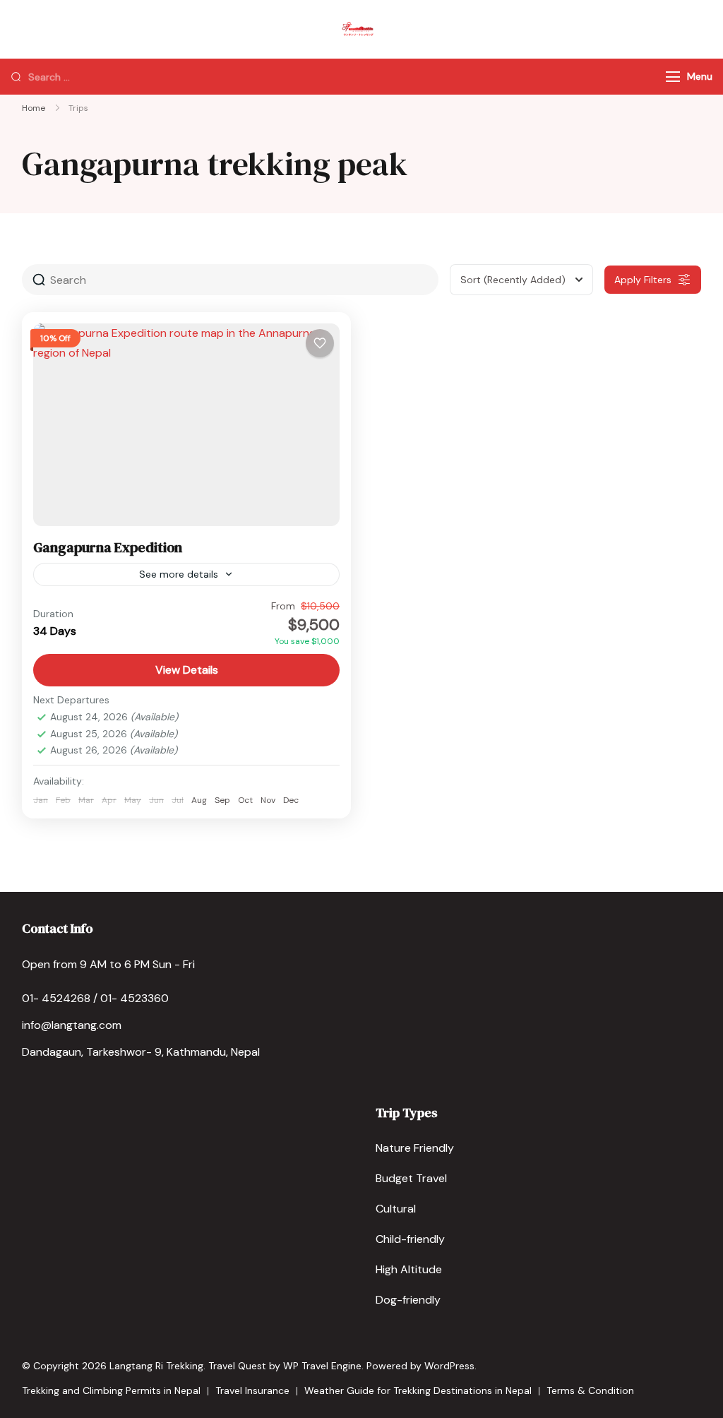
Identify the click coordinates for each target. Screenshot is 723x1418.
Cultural (396, 1208)
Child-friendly (410, 1239)
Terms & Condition (590, 1390)
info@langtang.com (71, 1025)
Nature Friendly (415, 1147)
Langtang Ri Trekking (156, 1365)
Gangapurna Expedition (107, 547)
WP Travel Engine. (323, 1365)
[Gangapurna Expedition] (186, 424)
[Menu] (673, 76)
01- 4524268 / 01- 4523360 (95, 998)
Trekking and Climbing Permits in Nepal (111, 1390)
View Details (186, 669)
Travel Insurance (252, 1390)
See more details (178, 574)
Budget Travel (411, 1178)
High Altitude (409, 1269)
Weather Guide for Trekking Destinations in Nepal (418, 1390)
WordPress (449, 1365)
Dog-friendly (408, 1299)
